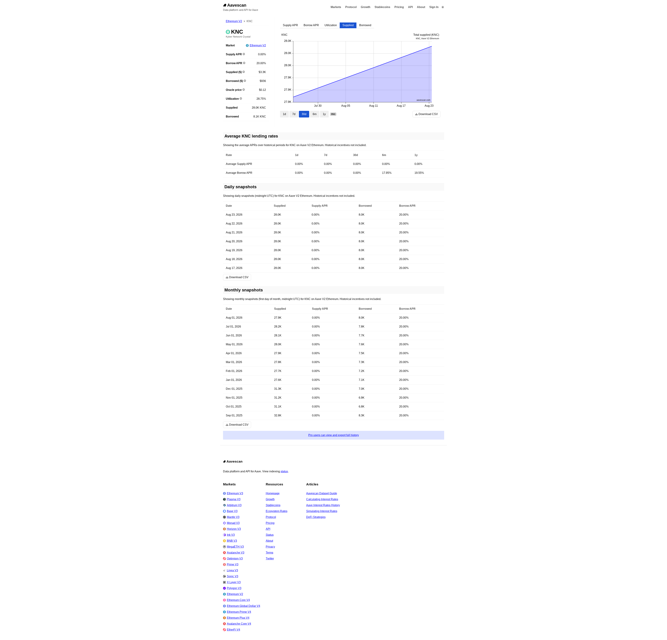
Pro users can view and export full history (333, 435)
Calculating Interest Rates (322, 499)
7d (293, 114)
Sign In (434, 7)
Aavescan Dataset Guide (321, 493)
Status (270, 534)
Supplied (348, 25)
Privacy (270, 546)
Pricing (399, 7)
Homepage (273, 493)
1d (284, 114)
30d (304, 114)
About (421, 7)
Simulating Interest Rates (321, 511)
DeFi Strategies (316, 517)
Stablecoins (382, 7)
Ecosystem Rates (276, 511)
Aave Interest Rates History (323, 505)
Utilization (331, 25)
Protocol (351, 7)
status (284, 471)
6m (314, 114)
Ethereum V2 (234, 21)
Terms (269, 552)
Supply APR (290, 25)
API (410, 7)
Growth (365, 7)
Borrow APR (311, 25)
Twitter (270, 558)
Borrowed (365, 25)
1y (324, 114)
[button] (442, 7)
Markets (336, 7)
